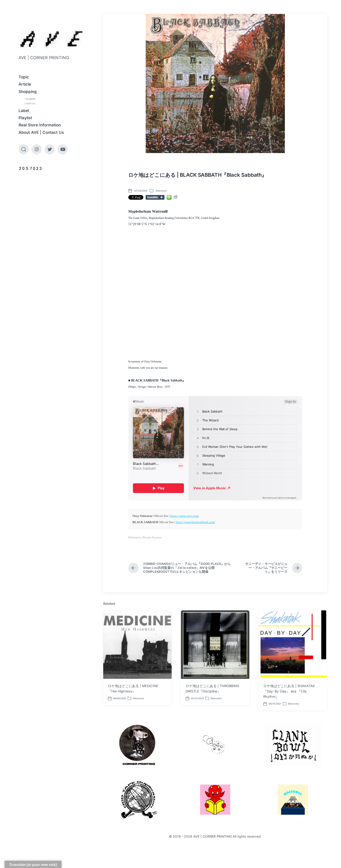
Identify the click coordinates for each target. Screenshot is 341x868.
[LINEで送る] (169, 197)
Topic (24, 77)
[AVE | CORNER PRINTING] (52, 39)
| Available (30, 98)
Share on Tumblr (155, 197)
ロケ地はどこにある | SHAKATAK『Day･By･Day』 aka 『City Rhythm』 (289, 691)
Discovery (161, 190)
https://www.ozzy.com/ (184, 516)
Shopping (28, 91)
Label (24, 110)
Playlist (25, 117)
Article (25, 84)
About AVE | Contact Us (41, 132)
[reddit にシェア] (175, 197)
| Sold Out (30, 103)
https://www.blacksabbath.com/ (195, 522)
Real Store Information (40, 125)
